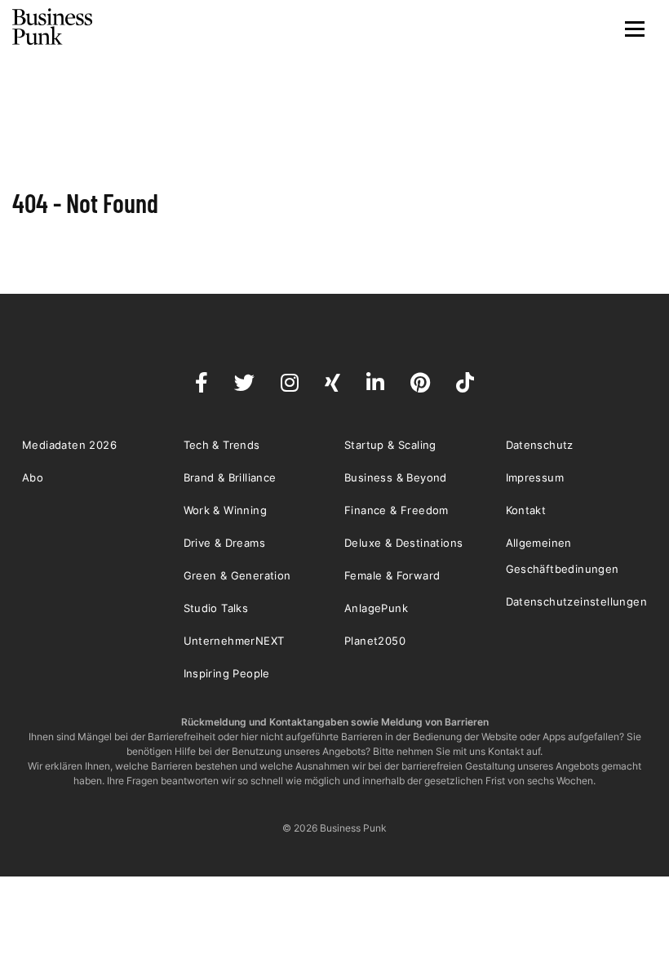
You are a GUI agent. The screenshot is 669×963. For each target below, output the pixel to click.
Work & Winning (226, 510)
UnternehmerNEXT (234, 640)
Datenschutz (540, 444)
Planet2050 (374, 640)
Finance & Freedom (396, 510)
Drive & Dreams (225, 542)
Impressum (535, 477)
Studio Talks (216, 608)
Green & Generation (237, 575)
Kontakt (526, 510)
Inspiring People (227, 673)
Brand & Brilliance (230, 477)
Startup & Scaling (390, 444)
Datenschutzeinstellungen (577, 601)
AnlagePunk (376, 608)
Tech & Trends (222, 444)
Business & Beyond (395, 477)
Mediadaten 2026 (69, 444)
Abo (32, 477)
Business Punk (53, 27)
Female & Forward (392, 575)
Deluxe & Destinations (403, 542)
